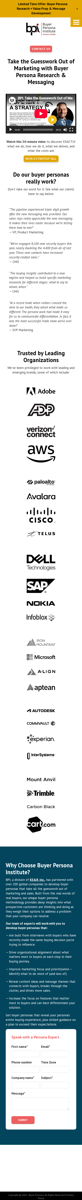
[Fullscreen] (71, 130)
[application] (41, 113)
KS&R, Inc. (37, 880)
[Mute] (65, 130)
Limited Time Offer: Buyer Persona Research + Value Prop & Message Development (42, 8)
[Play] (11, 130)
